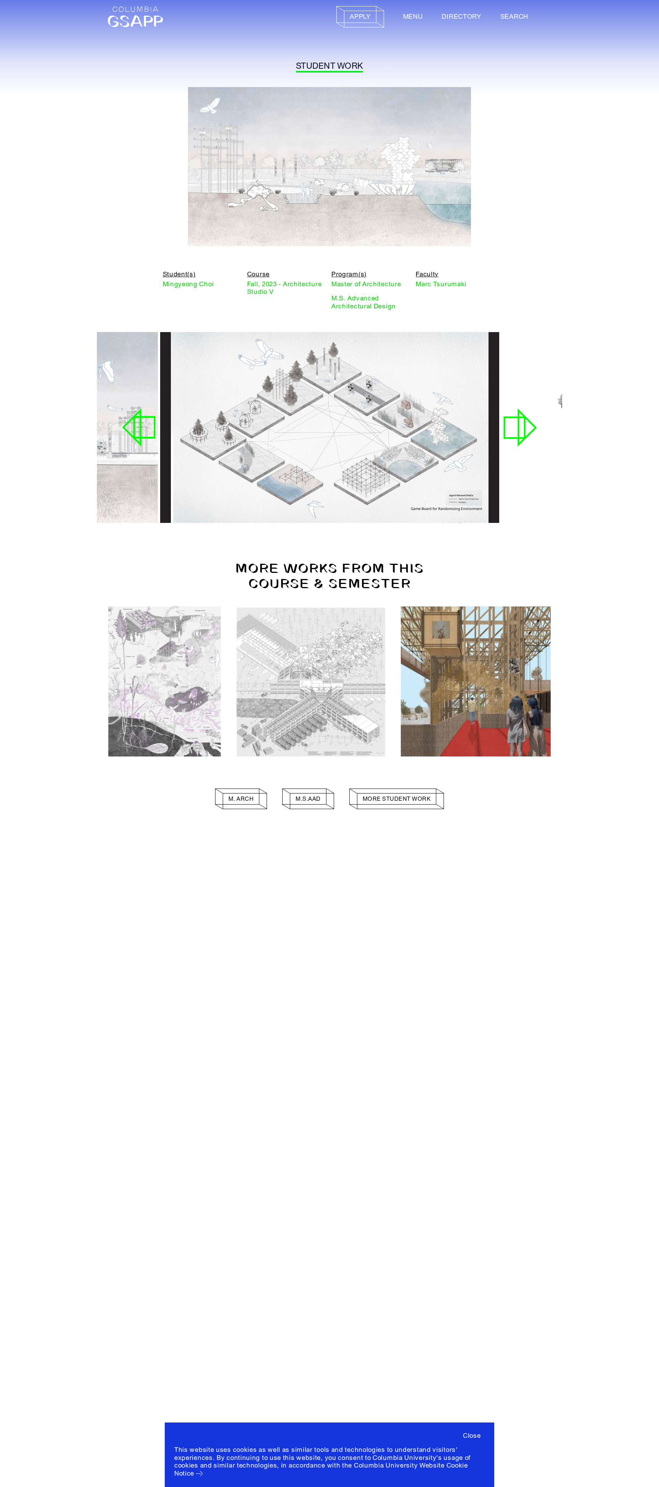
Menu (413, 17)
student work (329, 66)
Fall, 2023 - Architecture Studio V (284, 288)
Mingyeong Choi (188, 284)
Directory (461, 17)
